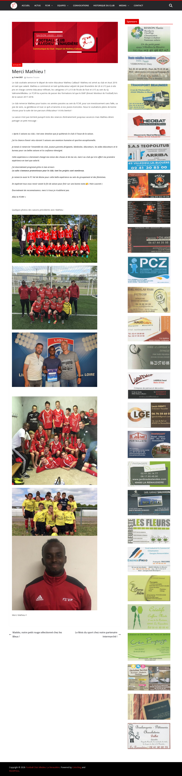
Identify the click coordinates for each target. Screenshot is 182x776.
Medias (122, 5)
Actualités (17, 65)
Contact (138, 5)
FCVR (47, 5)
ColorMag (76, 767)
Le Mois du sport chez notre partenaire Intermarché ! (96, 634)
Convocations (81, 5)
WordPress (14, 770)
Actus (37, 5)
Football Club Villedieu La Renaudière (43, 767)
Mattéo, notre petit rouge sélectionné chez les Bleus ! (37, 634)
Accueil (26, 5)
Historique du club (103, 5)
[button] (51, 6)
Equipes (61, 5)
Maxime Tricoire (32, 77)
